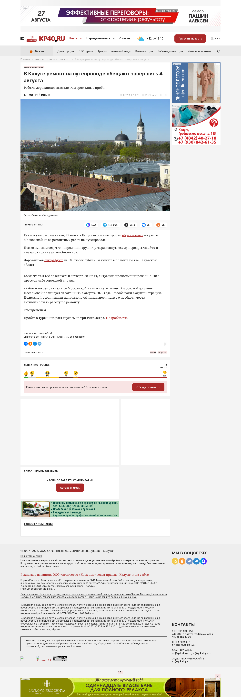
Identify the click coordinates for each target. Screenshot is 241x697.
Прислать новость (190, 38)
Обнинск (32, 40)
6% (32, 376)
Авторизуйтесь (70, 487)
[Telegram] (39, 344)
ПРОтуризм (86, 51)
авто (153, 352)
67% (164, 376)
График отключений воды (114, 51)
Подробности (116, 318)
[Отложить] (161, 95)
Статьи (124, 38)
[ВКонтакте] (26, 344)
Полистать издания (31, 556)
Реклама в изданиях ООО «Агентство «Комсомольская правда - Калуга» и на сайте (84, 575)
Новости (75, 38)
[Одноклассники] (30, 344)
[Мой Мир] (35, 344)
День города (65, 51)
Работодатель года (170, 51)
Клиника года (144, 51)
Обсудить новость (148, 387)
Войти (218, 38)
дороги (162, 352)
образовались (132, 235)
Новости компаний (38, 524)
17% (47, 376)
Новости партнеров (106, 640)
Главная (25, 59)
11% (66, 376)
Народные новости (100, 38)
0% (26, 376)
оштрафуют (53, 260)
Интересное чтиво (199, 51)
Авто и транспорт (59, 59)
